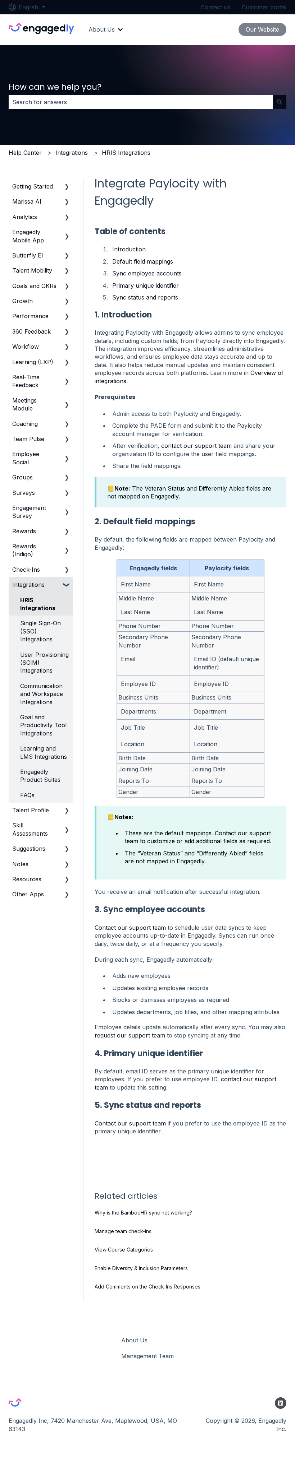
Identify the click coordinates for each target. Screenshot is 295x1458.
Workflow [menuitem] (25, 346)
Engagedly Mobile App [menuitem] (28, 235)
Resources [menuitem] (26, 879)
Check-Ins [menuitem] (26, 569)
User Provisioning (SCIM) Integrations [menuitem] (44, 662)
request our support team (130, 1035)
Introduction (129, 249)
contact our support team (196, 445)
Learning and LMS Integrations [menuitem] (43, 752)
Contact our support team (130, 927)
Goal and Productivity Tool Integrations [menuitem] (43, 725)
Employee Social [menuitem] (25, 457)
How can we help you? (55, 87)
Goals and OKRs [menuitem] (34, 285)
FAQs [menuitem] (27, 795)
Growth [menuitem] (22, 301)
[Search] (279, 102)
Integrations (71, 152)
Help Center (25, 152)
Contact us (215, 7)
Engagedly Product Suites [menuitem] (40, 775)
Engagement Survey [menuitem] (29, 511)
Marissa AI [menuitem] (26, 201)
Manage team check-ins (123, 1231)
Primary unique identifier (145, 285)
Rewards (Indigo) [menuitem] (24, 550)
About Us (101, 29)
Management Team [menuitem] (147, 1356)
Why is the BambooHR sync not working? (143, 1212)
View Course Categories (124, 1249)
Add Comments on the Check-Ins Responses (147, 1286)
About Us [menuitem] (134, 1340)
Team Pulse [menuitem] (28, 438)
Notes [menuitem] (20, 864)
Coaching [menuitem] (25, 423)
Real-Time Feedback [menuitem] (26, 381)
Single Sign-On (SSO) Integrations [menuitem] (40, 631)
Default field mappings (142, 261)
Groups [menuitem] (22, 477)
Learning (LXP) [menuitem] (32, 362)
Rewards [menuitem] (24, 531)
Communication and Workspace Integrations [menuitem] (41, 694)
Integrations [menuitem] (28, 584)
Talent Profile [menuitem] (30, 810)
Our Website (262, 29)
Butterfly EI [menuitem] (27, 255)
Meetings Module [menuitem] (24, 404)
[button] (67, 187)
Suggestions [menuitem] (28, 848)
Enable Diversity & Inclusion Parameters (141, 1268)
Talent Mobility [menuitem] (32, 270)
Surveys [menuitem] (23, 492)
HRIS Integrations (126, 152)
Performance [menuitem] (30, 316)
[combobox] (141, 102)
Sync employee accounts (147, 273)
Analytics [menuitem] (24, 216)
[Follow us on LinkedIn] (280, 1403)
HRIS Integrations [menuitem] (37, 604)
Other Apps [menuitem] (28, 894)
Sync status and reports (145, 297)
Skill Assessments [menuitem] (30, 829)
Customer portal (264, 7)
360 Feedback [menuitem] (31, 331)
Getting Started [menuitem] (32, 186)
